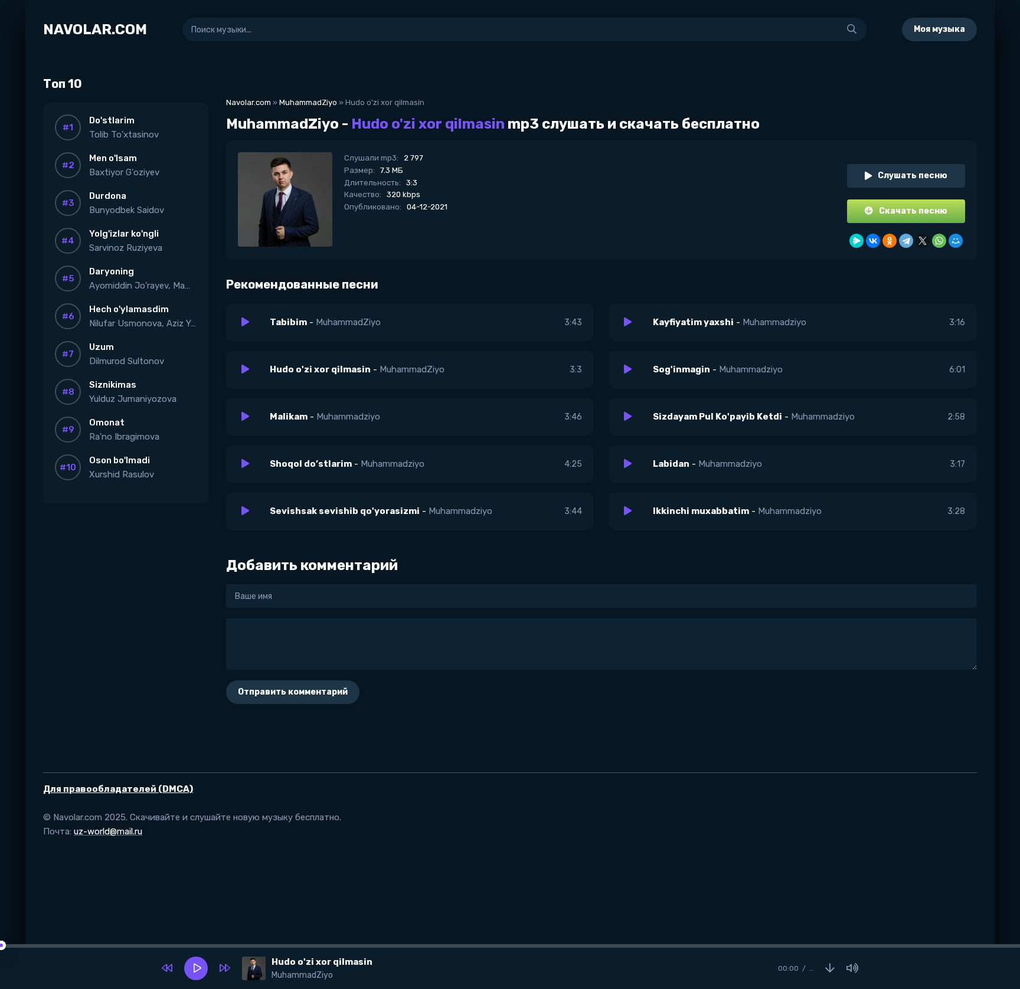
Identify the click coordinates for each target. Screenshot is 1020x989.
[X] (923, 241)
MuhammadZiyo (308, 102)
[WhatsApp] (939, 241)
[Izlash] (852, 29)
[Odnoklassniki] (889, 241)
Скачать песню (913, 211)
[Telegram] (906, 241)
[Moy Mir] (956, 241)
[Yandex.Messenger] (856, 241)
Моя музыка (939, 29)
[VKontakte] (873, 241)
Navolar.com (248, 102)
